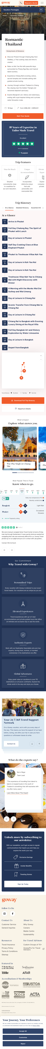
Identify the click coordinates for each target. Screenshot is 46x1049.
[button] (21, 378)
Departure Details (24, 409)
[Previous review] (4, 550)
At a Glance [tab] (9, 208)
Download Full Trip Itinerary (24, 400)
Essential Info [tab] (36, 208)
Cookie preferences (6, 1010)
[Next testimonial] (13, 819)
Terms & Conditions (9, 951)
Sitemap (5, 955)
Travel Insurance (8, 944)
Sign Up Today (23, 884)
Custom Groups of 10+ (32, 944)
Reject (23, 1044)
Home (5, 15)
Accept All (23, 1031)
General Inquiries (8, 928)
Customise (23, 1037)
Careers (26, 928)
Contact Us (11, 744)
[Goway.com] (5, 3)
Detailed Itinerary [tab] (22, 208)
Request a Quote (31, 3)
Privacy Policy (7, 948)
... (8, 15)
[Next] (39, 744)
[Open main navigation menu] (42, 3)
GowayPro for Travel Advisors (31, 949)
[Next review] (12, 550)
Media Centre (28, 931)
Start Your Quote (23, 116)
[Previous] (32, 744)
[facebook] (12, 913)
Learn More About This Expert (17, 793)
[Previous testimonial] (6, 819)
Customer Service (9, 924)
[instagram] (4, 913)
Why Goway (28, 924)
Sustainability (28, 934)
